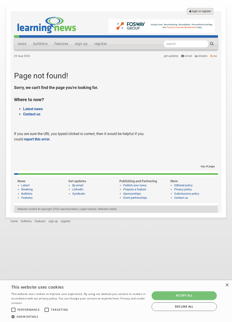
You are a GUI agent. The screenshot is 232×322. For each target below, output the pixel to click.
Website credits (107, 209)
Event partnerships (135, 197)
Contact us (31, 114)
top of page (207, 166)
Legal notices (88, 209)
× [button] (227, 285)
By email (77, 185)
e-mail (188, 56)
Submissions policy (186, 193)
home (14, 221)
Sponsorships (132, 193)
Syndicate (78, 193)
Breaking (27, 189)
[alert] (116, 301)
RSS (215, 56)
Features (27, 197)
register (100, 44)
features (61, 44)
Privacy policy (183, 189)
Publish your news (135, 185)
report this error (37, 139)
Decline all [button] (184, 306)
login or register (201, 11)
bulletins (40, 44)
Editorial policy (183, 185)
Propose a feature (134, 189)
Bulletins (26, 193)
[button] (78, 316)
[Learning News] (46, 25)
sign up (81, 44)
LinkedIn (202, 56)
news (22, 44)
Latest (25, 185)
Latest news (33, 109)
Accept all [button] (184, 295)
